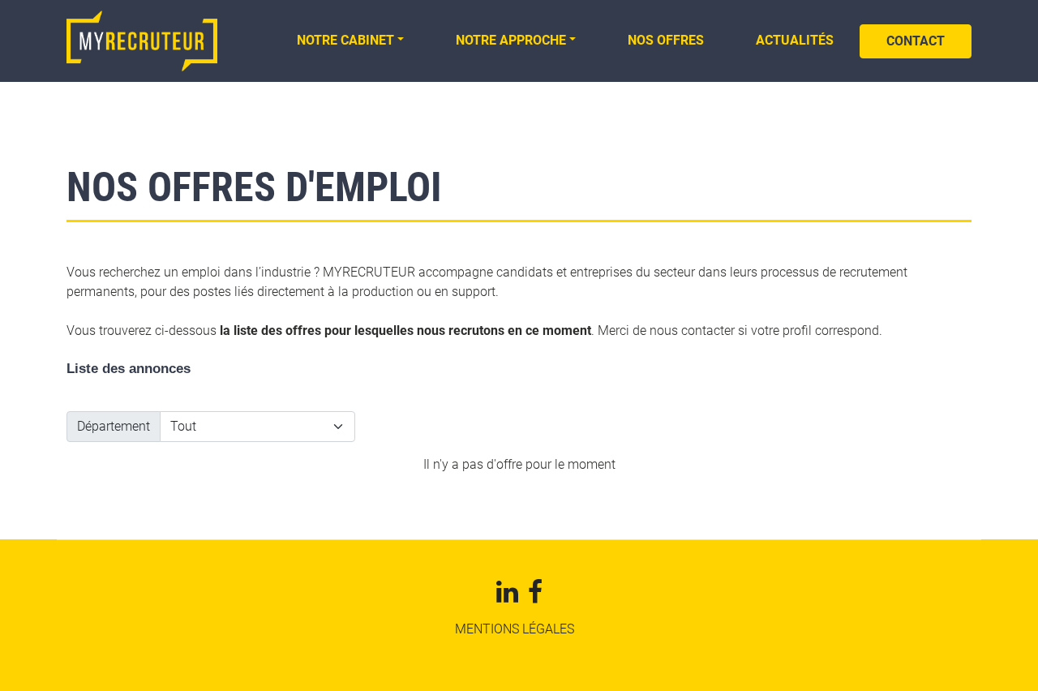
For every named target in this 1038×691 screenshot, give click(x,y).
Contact (915, 41)
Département (113, 426)
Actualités (795, 40)
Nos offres (666, 40)
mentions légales (514, 629)
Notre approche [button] (511, 40)
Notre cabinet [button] (345, 40)
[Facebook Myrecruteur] (535, 596)
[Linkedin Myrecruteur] (507, 596)
